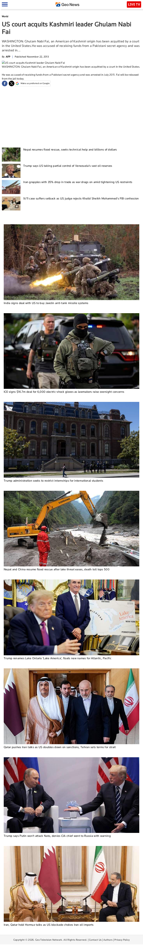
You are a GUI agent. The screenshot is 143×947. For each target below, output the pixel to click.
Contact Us (95, 939)
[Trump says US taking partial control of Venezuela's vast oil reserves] (11, 171)
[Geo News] (67, 4)
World (5, 16)
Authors (107, 939)
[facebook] (4, 83)
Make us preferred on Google (35, 83)
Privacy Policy (122, 939)
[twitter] (11, 83)
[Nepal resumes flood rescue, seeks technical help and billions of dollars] (11, 155)
